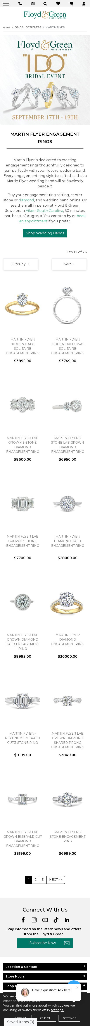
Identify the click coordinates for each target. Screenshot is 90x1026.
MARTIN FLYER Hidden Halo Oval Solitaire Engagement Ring (67, 346)
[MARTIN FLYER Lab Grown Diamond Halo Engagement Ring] (22, 602)
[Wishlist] (59, 3)
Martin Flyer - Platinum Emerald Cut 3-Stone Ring (22, 738)
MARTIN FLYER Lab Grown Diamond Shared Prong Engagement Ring (67, 740)
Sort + (69, 264)
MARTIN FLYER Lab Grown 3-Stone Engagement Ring (22, 541)
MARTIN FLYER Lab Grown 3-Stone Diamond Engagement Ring (22, 445)
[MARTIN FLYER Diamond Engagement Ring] (67, 602)
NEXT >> (55, 880)
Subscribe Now (42, 943)
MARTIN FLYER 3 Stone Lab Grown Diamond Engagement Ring (67, 445)
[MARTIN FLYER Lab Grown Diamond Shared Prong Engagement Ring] (67, 700)
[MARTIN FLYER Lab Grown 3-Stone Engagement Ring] (22, 503)
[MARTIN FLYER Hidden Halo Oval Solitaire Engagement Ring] (67, 306)
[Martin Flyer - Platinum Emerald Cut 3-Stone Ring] (22, 700)
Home (6, 27)
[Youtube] (45, 919)
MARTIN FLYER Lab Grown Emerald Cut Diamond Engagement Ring (22, 839)
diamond (26, 200)
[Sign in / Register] (84, 3)
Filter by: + (21, 264)
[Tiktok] (56, 919)
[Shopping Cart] (72, 3)
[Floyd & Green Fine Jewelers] (45, 15)
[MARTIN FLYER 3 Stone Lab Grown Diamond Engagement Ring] (67, 405)
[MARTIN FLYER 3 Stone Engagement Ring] (67, 799)
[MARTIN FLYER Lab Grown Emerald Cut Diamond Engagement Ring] (22, 799)
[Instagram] (34, 919)
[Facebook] (23, 919)
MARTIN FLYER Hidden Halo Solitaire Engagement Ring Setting (22, 348)
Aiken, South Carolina (44, 211)
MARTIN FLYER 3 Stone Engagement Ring (67, 836)
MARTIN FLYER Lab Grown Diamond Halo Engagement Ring (23, 642)
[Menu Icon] (6, 3)
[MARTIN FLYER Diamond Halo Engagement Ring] (67, 503)
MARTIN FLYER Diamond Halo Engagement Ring (67, 541)
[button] (45, 3)
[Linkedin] (67, 919)
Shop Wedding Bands (45, 233)
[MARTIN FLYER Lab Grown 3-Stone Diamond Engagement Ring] (22, 405)
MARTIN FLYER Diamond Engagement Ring (67, 639)
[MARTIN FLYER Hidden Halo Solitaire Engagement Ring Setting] (22, 306)
